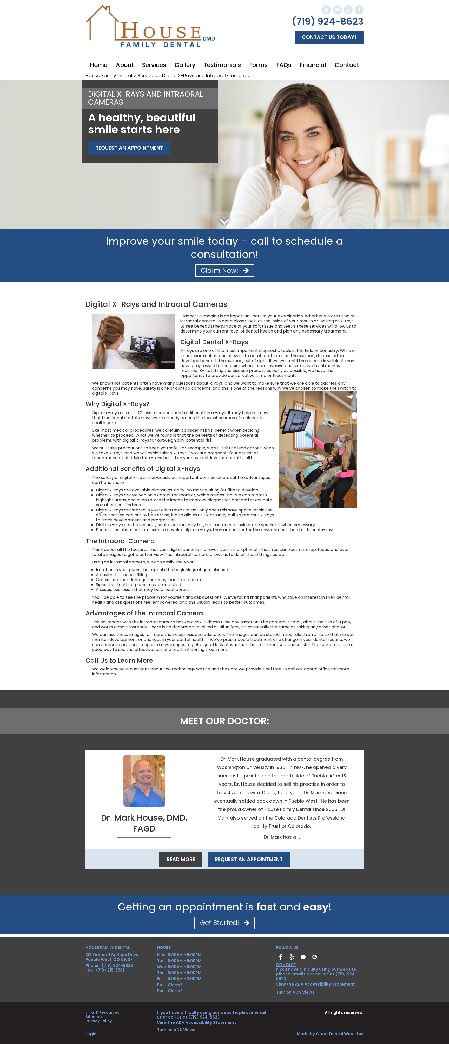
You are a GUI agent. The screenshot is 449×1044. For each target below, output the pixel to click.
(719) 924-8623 (328, 21)
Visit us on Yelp (348, 9)
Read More (181, 859)
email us (300, 974)
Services (154, 65)
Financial (313, 65)
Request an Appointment (249, 859)
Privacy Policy (98, 1021)
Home (98, 65)
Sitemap (93, 1017)
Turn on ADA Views (295, 992)
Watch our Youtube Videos (337, 9)
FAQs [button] (283, 65)
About (134, 940)
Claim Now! (220, 270)
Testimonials (222, 65)
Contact (347, 65)
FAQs (253, 940)
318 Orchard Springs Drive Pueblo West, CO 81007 (111, 957)
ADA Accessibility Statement (325, 984)
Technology (277, 940)
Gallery (185, 65)
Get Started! (220, 922)
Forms (258, 65)
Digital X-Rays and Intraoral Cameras (205, 75)
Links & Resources (102, 1012)
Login (90, 1033)
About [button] (125, 65)
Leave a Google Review (326, 9)
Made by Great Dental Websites (330, 1033)
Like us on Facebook (359, 9)
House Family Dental (108, 75)
